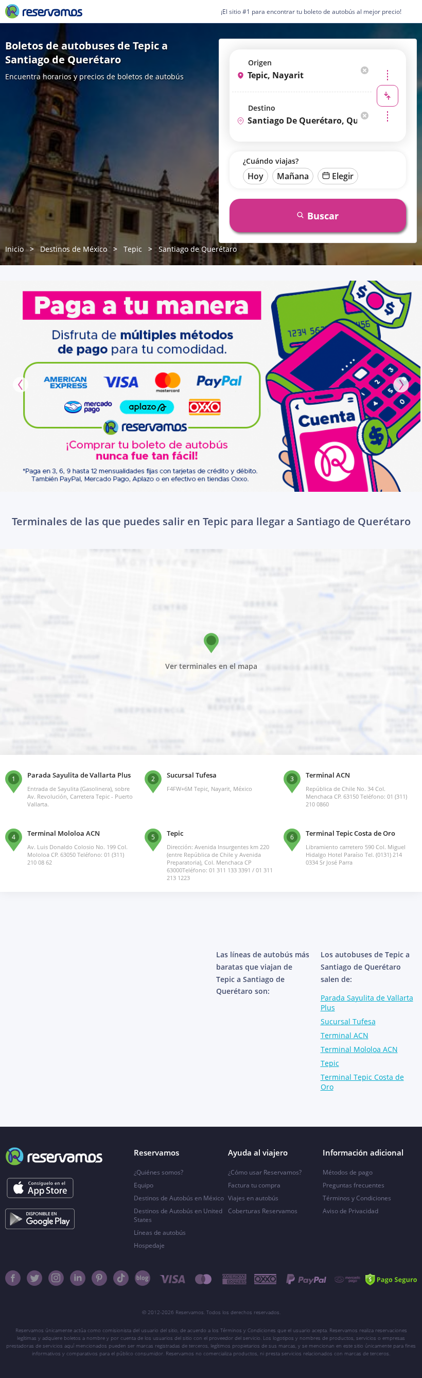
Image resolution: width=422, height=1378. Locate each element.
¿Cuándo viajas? (270, 161)
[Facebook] (13, 1278)
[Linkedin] (77, 1278)
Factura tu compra (254, 1185)
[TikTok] (121, 1278)
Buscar (323, 216)
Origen (260, 62)
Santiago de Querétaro (198, 249)
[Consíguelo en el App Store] (40, 1188)
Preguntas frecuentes (353, 1185)
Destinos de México (73, 249)
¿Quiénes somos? (158, 1172)
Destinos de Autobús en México (179, 1198)
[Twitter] (34, 1278)
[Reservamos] (43, 11)
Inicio (14, 249)
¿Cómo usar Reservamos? (265, 1172)
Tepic (133, 249)
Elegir (343, 176)
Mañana (293, 176)
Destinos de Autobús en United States (178, 1215)
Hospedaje (149, 1245)
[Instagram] (56, 1278)
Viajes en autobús (253, 1198)
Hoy (255, 176)
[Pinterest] (99, 1278)
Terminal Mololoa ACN (359, 1049)
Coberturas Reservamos (262, 1211)
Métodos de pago (348, 1172)
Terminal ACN (344, 1035)
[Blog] (142, 1278)
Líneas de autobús (160, 1232)
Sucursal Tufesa (348, 1021)
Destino (261, 108)
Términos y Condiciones (357, 1198)
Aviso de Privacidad (350, 1211)
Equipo (143, 1185)
